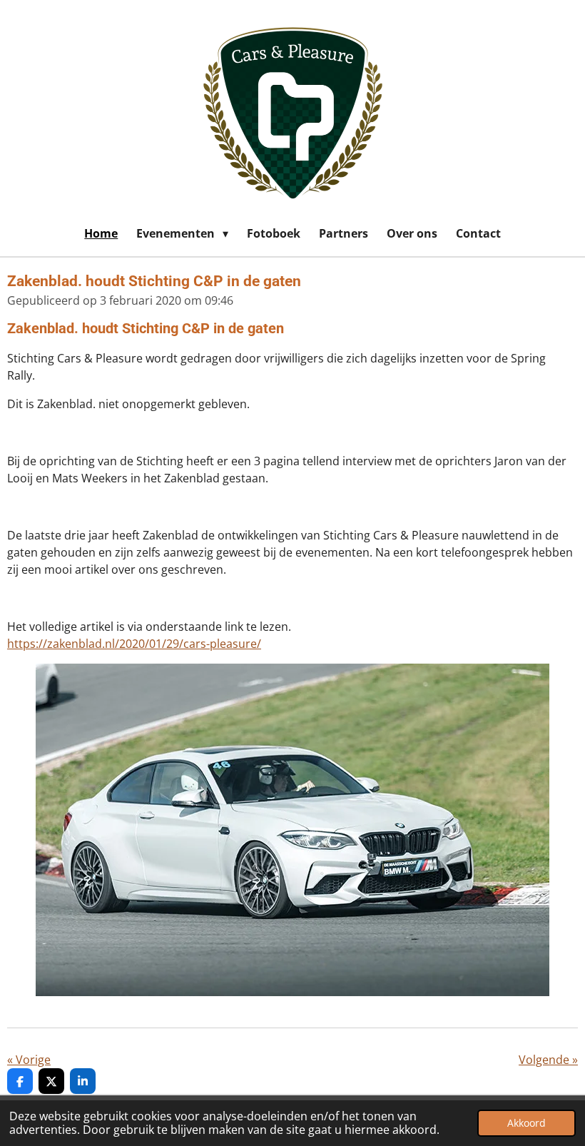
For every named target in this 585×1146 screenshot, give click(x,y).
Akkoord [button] (526, 1123)
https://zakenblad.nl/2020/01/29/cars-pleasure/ (134, 643)
